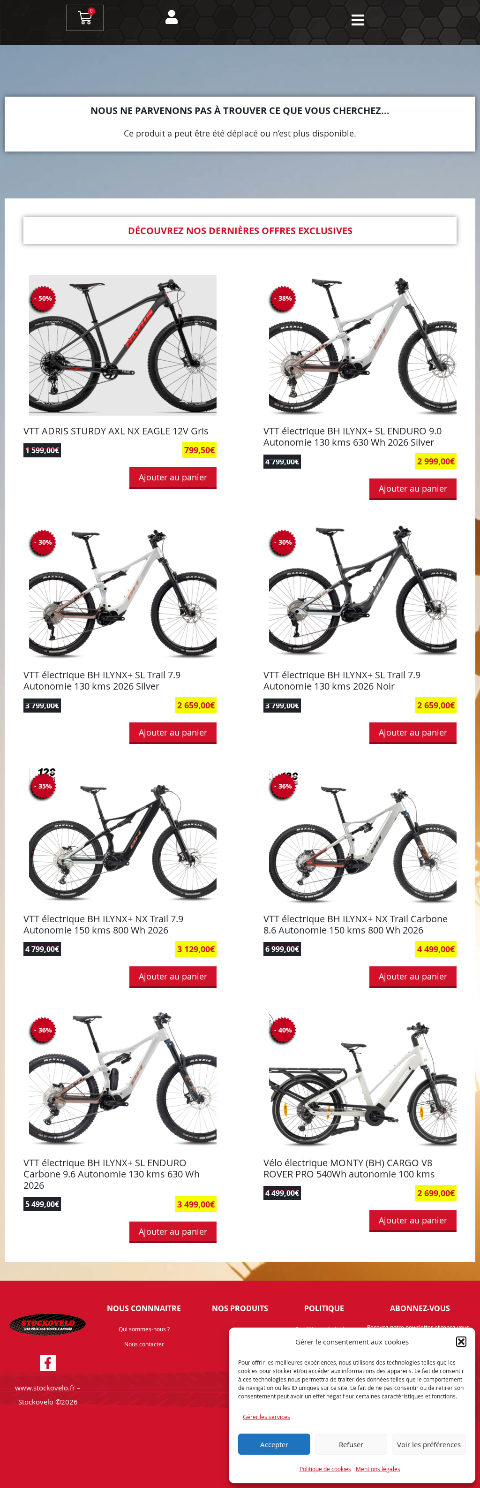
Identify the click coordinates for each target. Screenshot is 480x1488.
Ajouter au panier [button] (173, 477)
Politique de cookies (325, 1469)
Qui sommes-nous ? (144, 1329)
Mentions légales (378, 1469)
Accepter (274, 1444)
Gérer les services (266, 1416)
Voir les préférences (429, 1444)
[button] (461, 1341)
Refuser (351, 1444)
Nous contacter (144, 1344)
